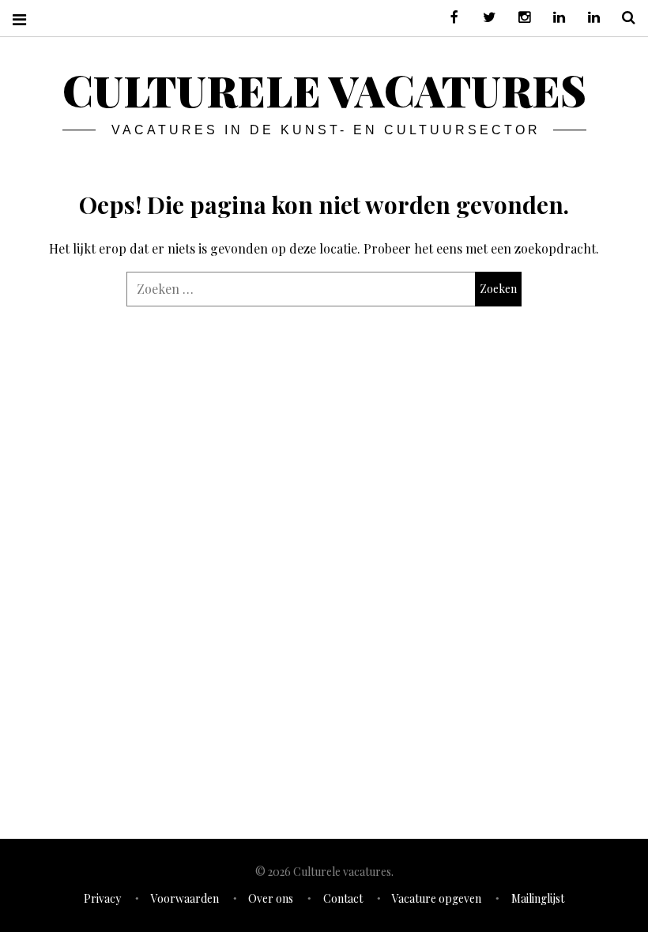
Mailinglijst (537, 898)
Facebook (449, 18)
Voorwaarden (185, 898)
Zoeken (623, 18)
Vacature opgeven (436, 898)
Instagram (518, 18)
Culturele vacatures (324, 90)
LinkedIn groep (553, 18)
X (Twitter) (483, 18)
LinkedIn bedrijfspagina (588, 18)
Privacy (102, 898)
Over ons (270, 898)
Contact (343, 898)
